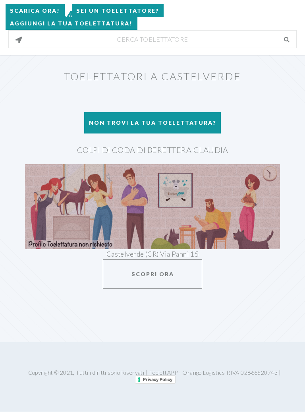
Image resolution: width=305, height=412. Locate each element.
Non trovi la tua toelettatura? (152, 122)
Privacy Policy (157, 379)
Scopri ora (152, 274)
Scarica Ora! (35, 10)
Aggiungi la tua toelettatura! (71, 23)
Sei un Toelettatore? (117, 10)
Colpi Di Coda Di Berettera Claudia (152, 150)
